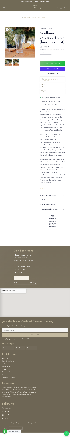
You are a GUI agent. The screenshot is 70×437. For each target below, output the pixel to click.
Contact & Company (8, 377)
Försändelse (50, 49)
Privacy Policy (6, 366)
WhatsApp (52, 225)
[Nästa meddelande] (66, 2)
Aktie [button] (43, 188)
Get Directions (21, 278)
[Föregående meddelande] (3, 2)
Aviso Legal (5, 358)
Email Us (45, 278)
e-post (54, 226)
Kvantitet (42, 53)
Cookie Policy (6, 364)
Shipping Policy (6, 372)
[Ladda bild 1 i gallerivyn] (8, 62)
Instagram (8, 408)
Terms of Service (7, 375)
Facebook (7, 411)
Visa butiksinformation (49, 104)
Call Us (34, 278)
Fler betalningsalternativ (53, 73)
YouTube (7, 415)
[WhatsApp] (66, 433)
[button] (4, 7)
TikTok (6, 418)
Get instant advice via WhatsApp (26, 283)
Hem (22, 17)
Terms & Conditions (8, 361)
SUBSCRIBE (35, 335)
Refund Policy (6, 369)
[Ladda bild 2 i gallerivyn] (16, 62)
